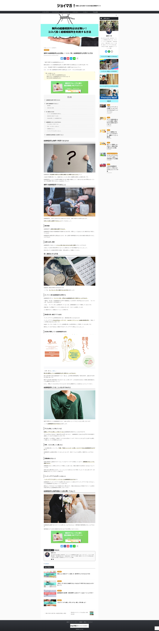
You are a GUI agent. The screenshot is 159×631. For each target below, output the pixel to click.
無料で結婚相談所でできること (52, 103)
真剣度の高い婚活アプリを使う (53, 115)
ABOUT (68, 622)
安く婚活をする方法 (50, 111)
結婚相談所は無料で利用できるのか (53, 100)
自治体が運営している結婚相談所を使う (54, 118)
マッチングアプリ (45, 12)
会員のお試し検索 (50, 107)
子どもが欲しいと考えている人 (53, 124)
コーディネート (75, 12)
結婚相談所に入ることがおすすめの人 (53, 122)
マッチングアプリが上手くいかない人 (54, 130)
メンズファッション (65, 12)
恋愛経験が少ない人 (51, 128)
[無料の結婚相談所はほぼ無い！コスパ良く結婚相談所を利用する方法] (71, 58)
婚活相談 (48, 105)
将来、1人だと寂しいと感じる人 (53, 126)
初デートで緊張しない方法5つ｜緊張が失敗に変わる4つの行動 (112, 146)
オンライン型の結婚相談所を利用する (54, 113)
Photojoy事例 (95, 12)
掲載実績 (80, 622)
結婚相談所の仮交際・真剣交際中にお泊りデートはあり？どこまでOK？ (75, 592)
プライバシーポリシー (74, 622)
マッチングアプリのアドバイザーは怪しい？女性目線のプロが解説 (112, 157)
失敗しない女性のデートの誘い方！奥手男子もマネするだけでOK (73, 573)
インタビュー (85, 12)
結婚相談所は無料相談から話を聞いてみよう (55, 134)
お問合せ (85, 622)
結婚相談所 (47, 563)
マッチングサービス (55, 12)
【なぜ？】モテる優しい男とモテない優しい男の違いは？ (71, 602)
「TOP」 (53, 370)
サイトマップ (90, 622)
